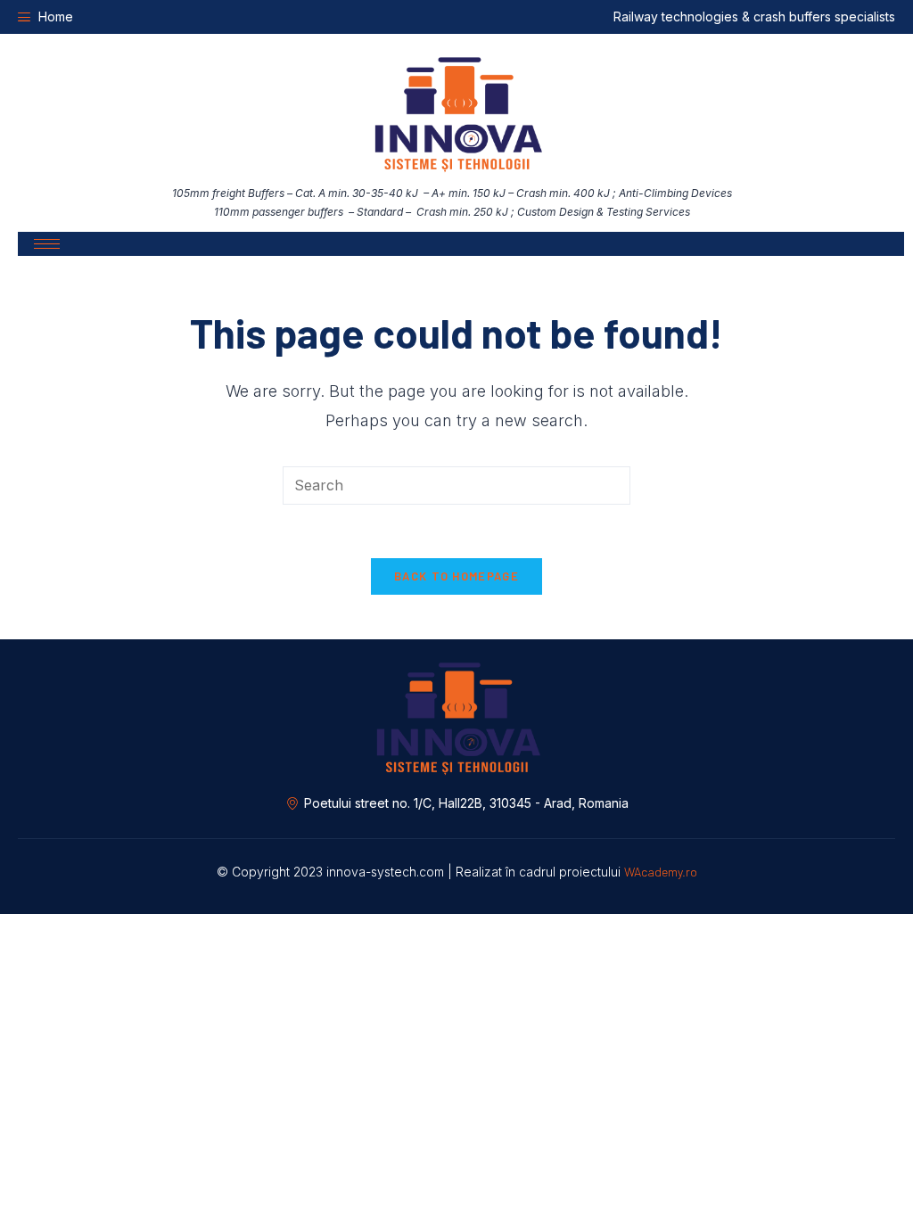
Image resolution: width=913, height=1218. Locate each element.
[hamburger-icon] (47, 244)
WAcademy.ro (660, 871)
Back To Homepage (456, 576)
